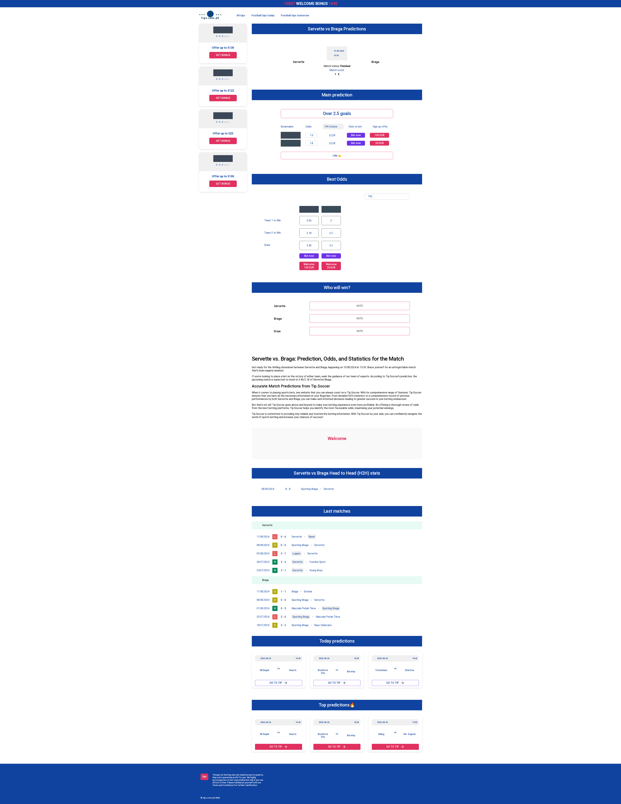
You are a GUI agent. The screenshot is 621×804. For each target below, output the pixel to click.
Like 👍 (337, 155)
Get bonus (223, 55)
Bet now (356, 135)
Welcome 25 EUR (331, 266)
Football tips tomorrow (295, 15)
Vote (359, 305)
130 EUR (379, 135)
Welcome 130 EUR (309, 266)
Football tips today (262, 15)
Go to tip (276, 682)
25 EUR (379, 143)
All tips (241, 15)
